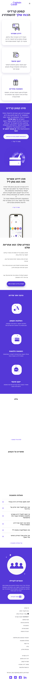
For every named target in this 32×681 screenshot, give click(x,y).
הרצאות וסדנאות (24, 667)
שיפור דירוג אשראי (24, 664)
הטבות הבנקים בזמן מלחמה (21, 638)
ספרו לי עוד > (16, 141)
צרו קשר (26, 643)
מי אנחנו (26, 608)
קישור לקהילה (15, 597)
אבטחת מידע (25, 649)
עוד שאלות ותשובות (16, 543)
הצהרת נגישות (25, 631)
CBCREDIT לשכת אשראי (22, 617)
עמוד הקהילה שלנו (21, 614)
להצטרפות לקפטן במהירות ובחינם (16, 136)
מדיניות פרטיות (25, 622)
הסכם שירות (25, 628)
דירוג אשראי (25, 656)
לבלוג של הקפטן (16, 439)
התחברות (26, 625)
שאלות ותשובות (24, 640)
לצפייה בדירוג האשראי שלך (16, 284)
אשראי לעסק (25, 661)
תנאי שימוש (25, 620)
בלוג (27, 646)
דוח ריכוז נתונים (24, 658)
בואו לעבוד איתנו (24, 611)
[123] (15, 677)
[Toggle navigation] (29, 3)
